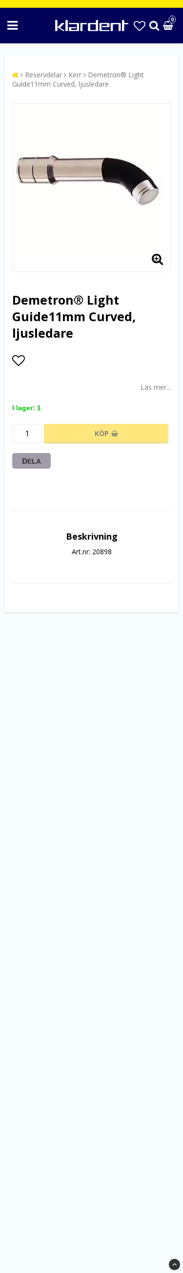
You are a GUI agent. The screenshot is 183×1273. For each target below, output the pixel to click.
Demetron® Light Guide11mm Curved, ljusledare (78, 79)
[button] (139, 25)
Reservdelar (43, 74)
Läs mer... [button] (156, 387)
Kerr (74, 74)
